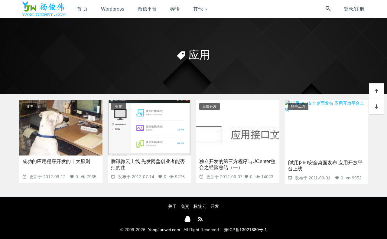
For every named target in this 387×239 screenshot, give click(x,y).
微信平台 (147, 8)
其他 (198, 8)
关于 (172, 206)
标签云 (200, 206)
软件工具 (298, 106)
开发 (214, 206)
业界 (30, 106)
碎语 (175, 8)
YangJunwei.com (164, 229)
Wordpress (112, 8)
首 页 (82, 8)
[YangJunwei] (44, 9)
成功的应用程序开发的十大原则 (56, 161)
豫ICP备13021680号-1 (245, 229)
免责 (185, 206)
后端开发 (209, 106)
